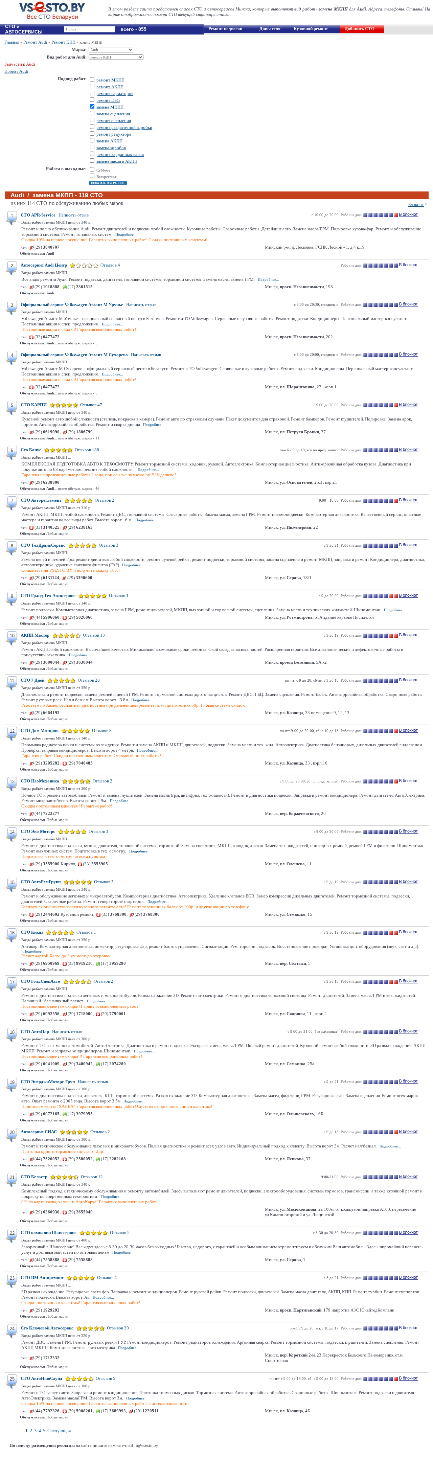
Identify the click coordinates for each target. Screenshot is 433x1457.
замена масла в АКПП (116, 161)
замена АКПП (109, 140)
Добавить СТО (359, 28)
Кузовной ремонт (311, 28)
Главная (11, 42)
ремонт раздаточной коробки (124, 127)
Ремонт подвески (225, 28)
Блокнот (416, 204)
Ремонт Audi (35, 42)
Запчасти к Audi (19, 64)
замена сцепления (113, 113)
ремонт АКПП (109, 86)
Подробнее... (126, 234)
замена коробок (111, 147)
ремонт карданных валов (120, 154)
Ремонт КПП (63, 42)
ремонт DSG (108, 100)
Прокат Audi (16, 71)
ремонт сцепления (113, 120)
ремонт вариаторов (114, 93)
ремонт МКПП (110, 80)
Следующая (59, 1430)
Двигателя (269, 28)
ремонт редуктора (113, 134)
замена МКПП (109, 107)
